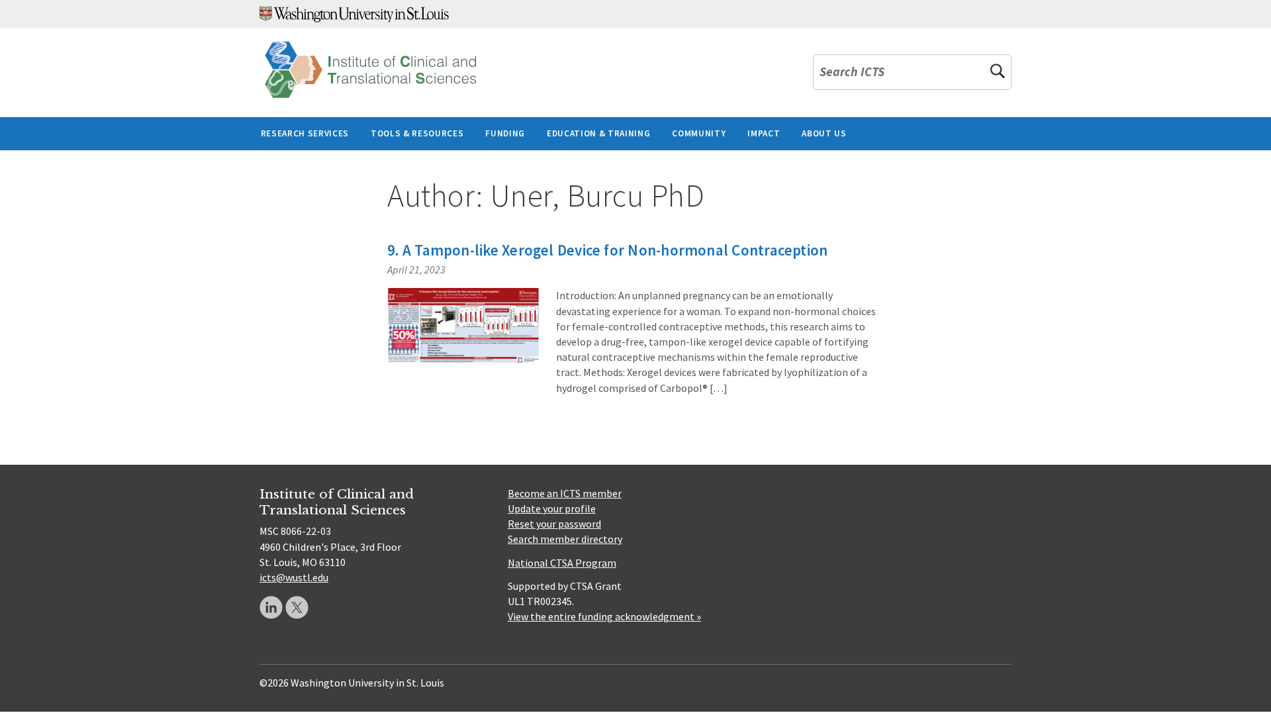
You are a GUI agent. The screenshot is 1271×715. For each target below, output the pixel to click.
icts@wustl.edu (293, 577)
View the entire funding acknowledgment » (604, 616)
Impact (763, 133)
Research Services (305, 133)
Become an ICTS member (565, 493)
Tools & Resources (417, 133)
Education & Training (598, 133)
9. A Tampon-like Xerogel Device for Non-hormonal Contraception (607, 250)
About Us (824, 133)
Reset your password (554, 523)
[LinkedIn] (271, 607)
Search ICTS (852, 72)
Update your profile (552, 508)
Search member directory (565, 539)
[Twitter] (296, 607)
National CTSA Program (562, 562)
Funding (505, 133)
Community (699, 133)
